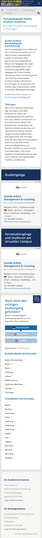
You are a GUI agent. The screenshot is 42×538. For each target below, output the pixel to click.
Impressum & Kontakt (13, 496)
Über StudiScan (10, 485)
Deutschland (22, 327)
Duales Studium (13, 10)
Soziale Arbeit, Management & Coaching (19, 197)
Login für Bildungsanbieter (15, 529)
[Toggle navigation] (39, 3)
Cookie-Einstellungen (13, 493)
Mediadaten (9, 521)
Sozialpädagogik (29, 10)
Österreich (22, 334)
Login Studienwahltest (13, 500)
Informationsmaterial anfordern (17, 221)
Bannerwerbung (11, 518)
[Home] (2, 10)
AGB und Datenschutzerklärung (17, 489)
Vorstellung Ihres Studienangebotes (19, 514)
